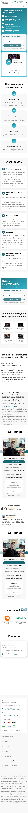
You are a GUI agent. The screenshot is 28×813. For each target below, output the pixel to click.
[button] (26, 451)
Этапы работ (14, 81)
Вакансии (5, 744)
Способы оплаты (6, 756)
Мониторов (14, 765)
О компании (5, 746)
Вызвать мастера (15, 461)
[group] (7, 620)
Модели (21, 81)
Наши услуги (5, 751)
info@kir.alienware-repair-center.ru (13, 650)
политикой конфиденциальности (14, 303)
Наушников (5, 768)
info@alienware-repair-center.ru (12, 705)
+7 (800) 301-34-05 (17, 1)
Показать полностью (6, 386)
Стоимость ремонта (7, 736)
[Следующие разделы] (27, 81)
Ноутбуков (5, 765)
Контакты (5, 741)
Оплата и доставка (7, 739)
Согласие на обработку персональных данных (14, 753)
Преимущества (5, 81)
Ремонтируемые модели (8, 749)
